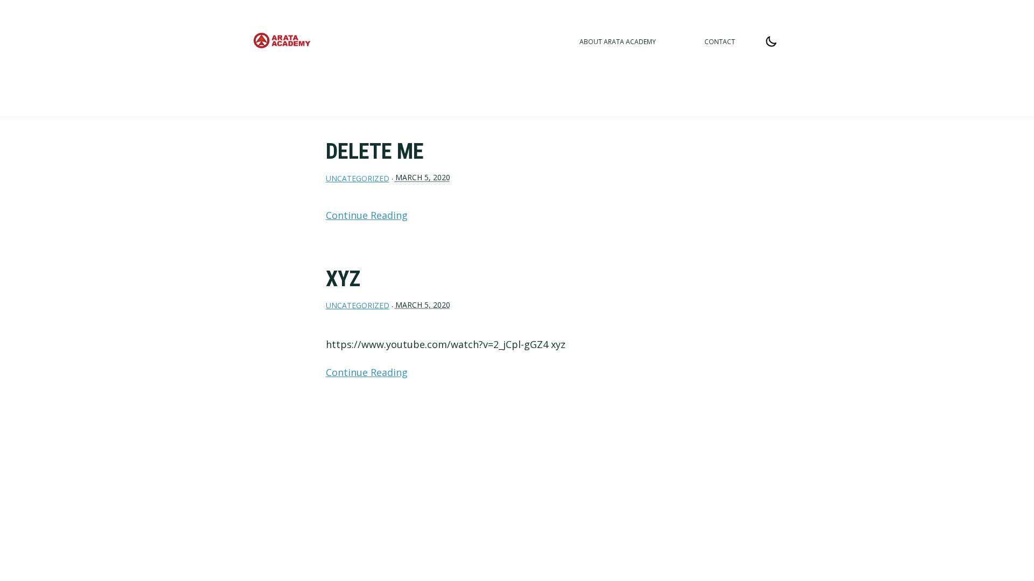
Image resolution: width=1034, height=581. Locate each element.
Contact (719, 41)
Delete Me (375, 151)
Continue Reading (367, 215)
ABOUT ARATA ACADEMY (617, 41)
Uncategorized (357, 178)
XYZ (343, 279)
